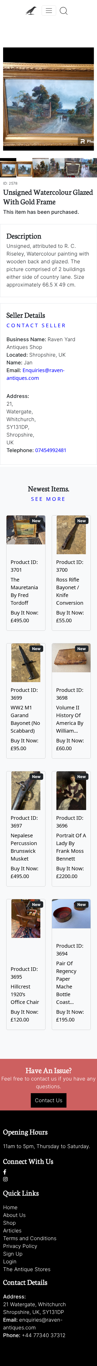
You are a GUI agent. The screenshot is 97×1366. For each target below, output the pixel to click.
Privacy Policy (20, 1246)
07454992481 (50, 450)
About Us (14, 1215)
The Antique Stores (26, 1269)
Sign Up (13, 1254)
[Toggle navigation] (49, 10)
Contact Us (48, 1100)
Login (10, 1261)
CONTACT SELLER (36, 325)
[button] (10, 99)
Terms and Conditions (29, 1238)
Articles (12, 1231)
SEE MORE (48, 498)
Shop (9, 1223)
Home (10, 1207)
